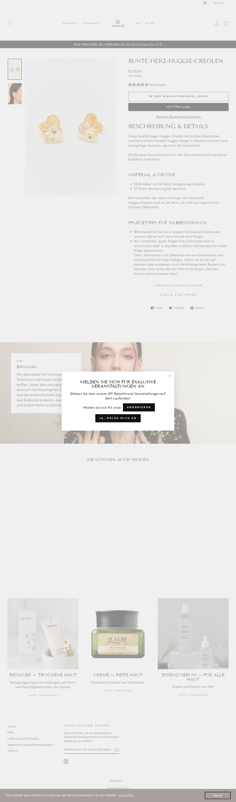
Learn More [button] (126, 795)
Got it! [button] (218, 795)
